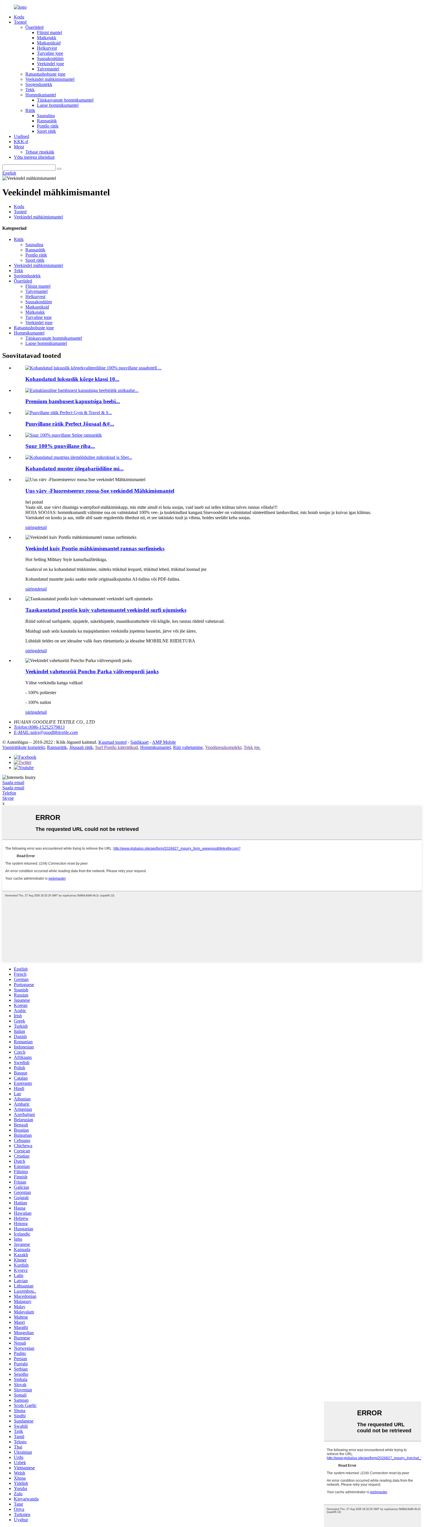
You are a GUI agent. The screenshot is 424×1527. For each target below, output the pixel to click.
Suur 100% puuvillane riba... (60, 446)
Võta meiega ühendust (34, 157)
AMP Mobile (164, 742)
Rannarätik (47, 120)
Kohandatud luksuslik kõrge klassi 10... (72, 379)
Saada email (13, 782)
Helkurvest (47, 48)
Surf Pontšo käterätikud (116, 747)
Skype (8, 798)
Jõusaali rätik (81, 747)
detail (42, 527)
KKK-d (21, 141)
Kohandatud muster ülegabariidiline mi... (74, 469)
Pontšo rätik (48, 126)
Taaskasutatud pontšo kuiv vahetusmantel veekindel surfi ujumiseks (105, 610)
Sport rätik (46, 131)
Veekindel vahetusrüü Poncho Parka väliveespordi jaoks (92, 671)
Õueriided (34, 27)
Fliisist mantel (49, 32)
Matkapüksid (49, 42)
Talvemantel (48, 68)
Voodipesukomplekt (223, 747)
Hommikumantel (40, 94)
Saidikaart (139, 742)
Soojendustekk (38, 84)
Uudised (21, 136)
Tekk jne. (252, 747)
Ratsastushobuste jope (45, 74)
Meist (19, 146)
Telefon (9, 792)
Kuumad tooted (112, 742)
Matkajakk (46, 37)
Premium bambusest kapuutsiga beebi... (72, 401)
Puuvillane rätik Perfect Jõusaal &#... (69, 424)
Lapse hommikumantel (57, 105)
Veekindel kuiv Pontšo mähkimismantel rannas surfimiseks (94, 548)
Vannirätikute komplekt (23, 747)
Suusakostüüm (50, 58)
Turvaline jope (50, 53)
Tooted (20, 22)
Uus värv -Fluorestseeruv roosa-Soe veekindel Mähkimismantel (99, 491)
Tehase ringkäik (39, 151)
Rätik (30, 110)
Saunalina (46, 115)
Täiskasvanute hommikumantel (65, 100)
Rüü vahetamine (188, 747)
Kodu (19, 16)
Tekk (30, 89)
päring (31, 527)
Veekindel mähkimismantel (49, 79)
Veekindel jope (50, 63)
